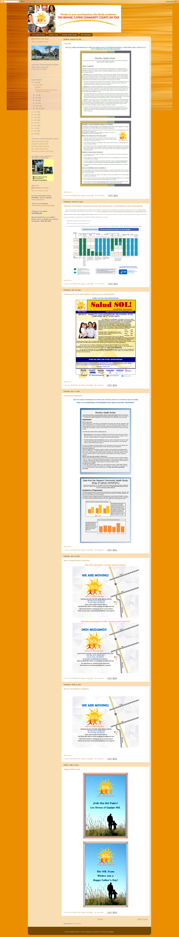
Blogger (111, 932)
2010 (35, 131)
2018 (35, 82)
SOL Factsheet (86, 35)
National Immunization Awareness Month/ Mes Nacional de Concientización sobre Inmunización (103, 206)
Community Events (38, 35)
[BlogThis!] (111, 196)
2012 (35, 125)
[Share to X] (113, 196)
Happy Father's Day (72, 769)
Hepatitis (67, 44)
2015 (35, 117)
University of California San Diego (42, 151)
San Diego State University (40, 146)
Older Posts (142, 919)
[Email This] (109, 196)
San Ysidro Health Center (39, 149)
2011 (35, 128)
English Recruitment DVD (39, 144)
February (38, 108)
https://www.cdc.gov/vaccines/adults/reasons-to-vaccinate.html (122, 211)
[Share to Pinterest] (117, 196)
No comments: (100, 195)
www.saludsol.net (37, 199)
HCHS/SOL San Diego (41, 39)
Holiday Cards (53, 35)
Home (100, 919)
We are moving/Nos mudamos (76, 689)
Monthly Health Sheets (69, 35)
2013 (35, 123)
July (36, 95)
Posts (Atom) (77, 923)
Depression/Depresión (73, 396)
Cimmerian (96, 932)
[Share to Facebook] (115, 196)
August (37, 85)
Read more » (68, 192)
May (37, 100)
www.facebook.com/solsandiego (42, 205)
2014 (35, 120)
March (37, 106)
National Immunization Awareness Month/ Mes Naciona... (46, 90)
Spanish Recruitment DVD (40, 141)
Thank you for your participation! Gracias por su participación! (89, 294)
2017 (35, 112)
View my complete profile (39, 41)
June (37, 98)
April (37, 103)
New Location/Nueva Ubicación (77, 560)
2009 (35, 134)
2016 (35, 114)
